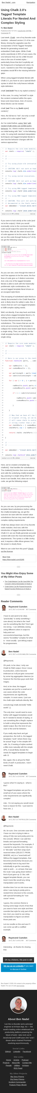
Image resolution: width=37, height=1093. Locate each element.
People (9, 1065)
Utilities (17, 1065)
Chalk (12, 38)
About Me (16, 1063)
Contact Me (27, 1063)
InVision (25, 1065)
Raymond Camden (18, 607)
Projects (6, 1063)
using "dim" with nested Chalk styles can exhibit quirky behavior (16, 126)
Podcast (25, 1060)
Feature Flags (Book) (18, 1085)
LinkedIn (16, 1052)
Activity (16, 1060)
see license (20, 986)
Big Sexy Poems (17, 1077)
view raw (32, 214)
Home (8, 1060)
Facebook (27, 1052)
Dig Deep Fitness (17, 1079)
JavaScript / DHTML (24, 31)
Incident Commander (17, 1082)
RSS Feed (18, 1068)
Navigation (30, 2)
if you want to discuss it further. (18, 967)
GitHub (17, 214)
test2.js (4, 458)
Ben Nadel (8, 28)
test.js (4, 214)
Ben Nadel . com (8, 2)
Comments (4, 33)
